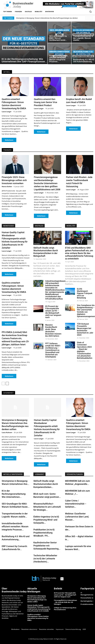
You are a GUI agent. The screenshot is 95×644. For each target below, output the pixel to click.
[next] (91, 18)
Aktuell (7, 72)
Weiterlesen (9, 140)
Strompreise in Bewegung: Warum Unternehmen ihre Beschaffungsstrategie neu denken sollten (37, 599)
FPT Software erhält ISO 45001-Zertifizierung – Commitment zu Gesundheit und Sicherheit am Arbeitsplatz (53, 350)
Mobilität (71, 226)
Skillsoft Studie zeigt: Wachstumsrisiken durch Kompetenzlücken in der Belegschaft (45, 251)
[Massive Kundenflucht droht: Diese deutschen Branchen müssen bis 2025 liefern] (38, 327)
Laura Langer (6, 112)
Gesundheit (8, 393)
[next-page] (7, 383)
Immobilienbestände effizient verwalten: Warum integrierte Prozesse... (15, 526)
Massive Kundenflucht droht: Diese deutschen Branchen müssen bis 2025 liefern (53, 330)
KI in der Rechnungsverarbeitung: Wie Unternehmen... (14, 493)
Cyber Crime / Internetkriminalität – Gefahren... (75, 503)
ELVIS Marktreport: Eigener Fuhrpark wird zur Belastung (84, 293)
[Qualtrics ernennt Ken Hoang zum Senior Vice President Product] (47, 86)
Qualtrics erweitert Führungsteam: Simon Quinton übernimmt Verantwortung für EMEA (38, 617)
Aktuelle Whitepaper (12, 474)
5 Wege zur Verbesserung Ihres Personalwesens (65, 609)
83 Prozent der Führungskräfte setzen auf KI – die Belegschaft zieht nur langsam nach (53, 312)
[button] (90, 12)
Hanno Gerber (7, 186)
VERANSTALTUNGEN (75, 474)
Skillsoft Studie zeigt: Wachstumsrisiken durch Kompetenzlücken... (45, 484)
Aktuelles (37, 244)
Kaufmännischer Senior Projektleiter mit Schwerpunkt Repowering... (46, 545)
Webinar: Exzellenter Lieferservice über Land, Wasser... (77, 516)
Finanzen (7, 150)
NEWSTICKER (8, 226)
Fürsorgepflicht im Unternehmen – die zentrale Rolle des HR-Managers (65, 602)
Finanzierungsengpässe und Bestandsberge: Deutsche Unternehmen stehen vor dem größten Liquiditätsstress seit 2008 (47, 183)
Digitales (39, 226)
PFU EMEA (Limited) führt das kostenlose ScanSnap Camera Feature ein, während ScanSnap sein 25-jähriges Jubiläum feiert (15, 338)
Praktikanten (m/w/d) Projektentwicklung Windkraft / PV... (44, 532)
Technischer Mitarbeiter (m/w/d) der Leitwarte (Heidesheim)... (45, 558)
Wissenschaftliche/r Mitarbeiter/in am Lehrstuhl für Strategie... (47, 506)
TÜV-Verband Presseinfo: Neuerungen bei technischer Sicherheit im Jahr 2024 (85, 329)
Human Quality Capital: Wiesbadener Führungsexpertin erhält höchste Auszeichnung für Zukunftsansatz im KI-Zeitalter (38, 608)
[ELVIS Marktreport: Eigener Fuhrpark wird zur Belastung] (70, 291)
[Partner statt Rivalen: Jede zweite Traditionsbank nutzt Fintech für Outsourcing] (79, 164)
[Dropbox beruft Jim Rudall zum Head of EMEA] (79, 86)
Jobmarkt (39, 474)
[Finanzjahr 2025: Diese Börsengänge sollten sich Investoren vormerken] (15, 164)
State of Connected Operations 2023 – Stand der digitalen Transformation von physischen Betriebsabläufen (84, 350)
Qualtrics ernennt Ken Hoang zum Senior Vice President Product (45, 102)
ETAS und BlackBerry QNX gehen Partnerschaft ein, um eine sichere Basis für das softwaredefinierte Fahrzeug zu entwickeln (79, 253)
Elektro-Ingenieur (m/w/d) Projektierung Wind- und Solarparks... (46, 519)
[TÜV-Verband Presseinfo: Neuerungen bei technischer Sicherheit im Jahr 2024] (70, 326)
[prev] (87, 18)
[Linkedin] (61, 578)
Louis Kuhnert (7, 432)
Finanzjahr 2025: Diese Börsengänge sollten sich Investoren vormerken (14, 180)
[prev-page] (3, 383)
